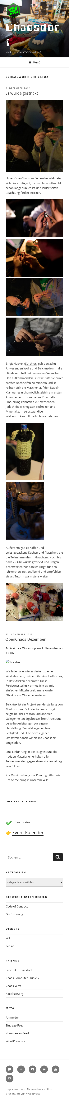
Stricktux (31, 363)
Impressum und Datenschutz (24, 1089)
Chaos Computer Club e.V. (23, 978)
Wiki (45, 780)
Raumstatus (22, 822)
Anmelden (12, 1017)
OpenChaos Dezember (25, 639)
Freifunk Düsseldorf (19, 970)
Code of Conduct (17, 906)
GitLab (10, 946)
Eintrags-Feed (15, 1025)
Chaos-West (13, 986)
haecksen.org (14, 994)
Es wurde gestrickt (21, 93)
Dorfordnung (14, 914)
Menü (36, 62)
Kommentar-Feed (17, 1033)
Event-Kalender (28, 833)
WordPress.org (15, 1041)
